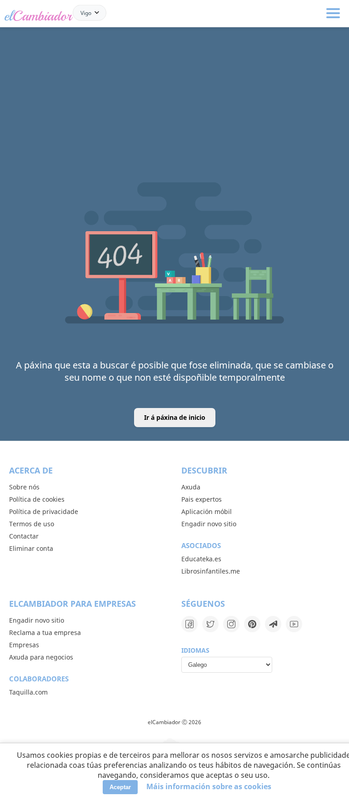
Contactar (24, 536)
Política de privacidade (43, 511)
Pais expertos (201, 499)
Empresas (24, 644)
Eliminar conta (31, 548)
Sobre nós (24, 487)
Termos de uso (31, 523)
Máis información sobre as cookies (208, 786)
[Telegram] (273, 624)
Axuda (190, 487)
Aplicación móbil (206, 511)
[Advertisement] (174, 74)
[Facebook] (189, 624)
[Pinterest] (252, 624)
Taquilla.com (28, 692)
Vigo (85, 12)
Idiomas (195, 650)
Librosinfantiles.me (210, 571)
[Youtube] (294, 624)
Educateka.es (201, 558)
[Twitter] (210, 624)
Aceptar (120, 787)
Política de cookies (37, 499)
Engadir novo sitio (208, 523)
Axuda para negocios (41, 657)
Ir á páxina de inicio (174, 417)
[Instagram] (231, 624)
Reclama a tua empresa (45, 632)
